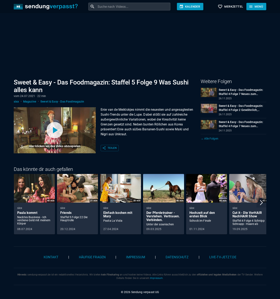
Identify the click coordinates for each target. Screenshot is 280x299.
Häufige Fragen (92, 257)
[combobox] (133, 6)
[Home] (47, 6)
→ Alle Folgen (209, 138)
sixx (16, 101)
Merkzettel (230, 6)
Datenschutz (177, 257)
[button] (261, 203)
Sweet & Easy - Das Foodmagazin (62, 101)
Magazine (29, 101)
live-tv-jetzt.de (222, 257)
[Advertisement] (137, 46)
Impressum (135, 257)
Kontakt (51, 257)
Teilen (109, 148)
